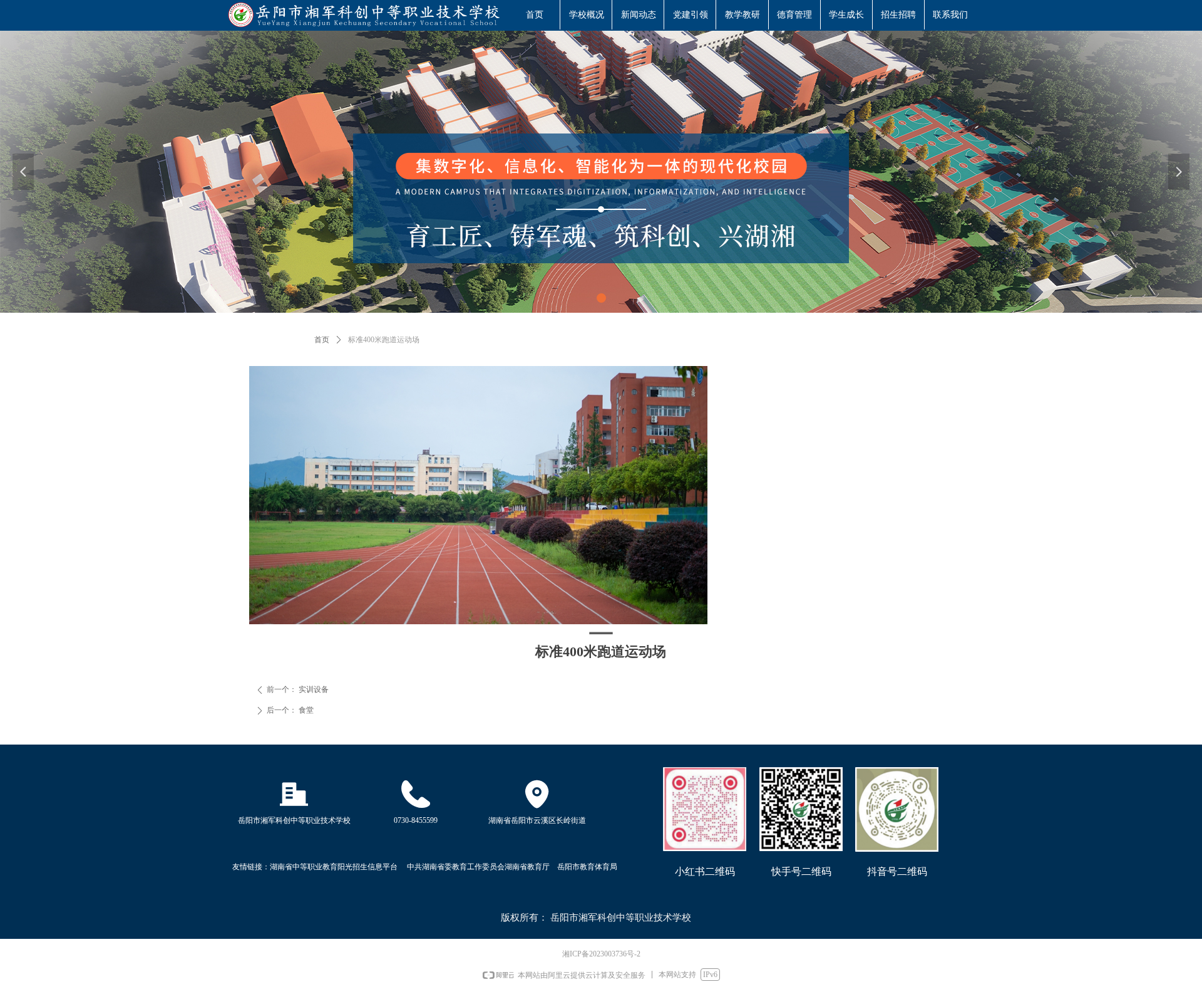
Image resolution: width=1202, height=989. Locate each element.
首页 (321, 339)
